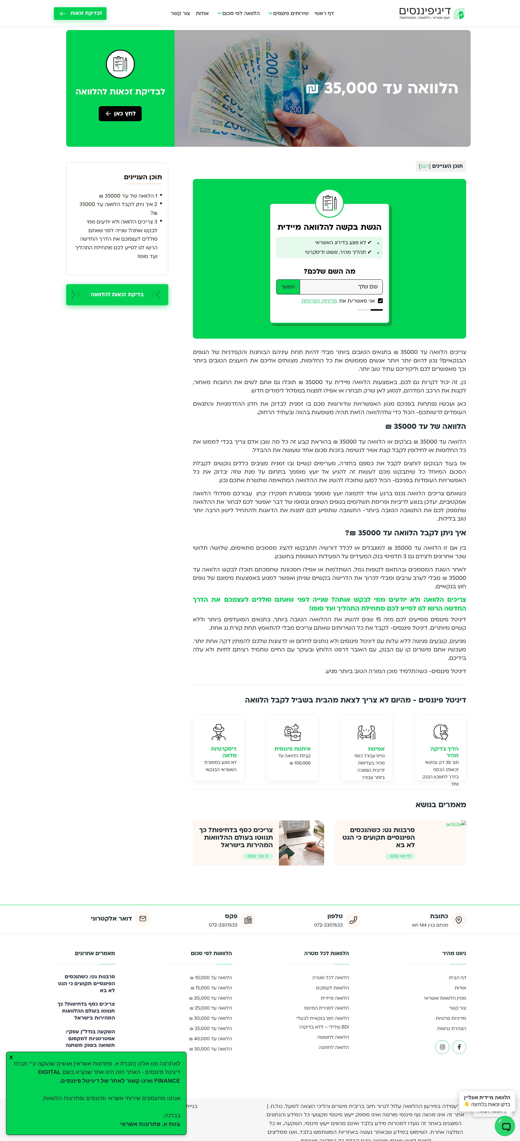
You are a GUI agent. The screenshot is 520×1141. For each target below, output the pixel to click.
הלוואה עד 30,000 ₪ (210, 1018)
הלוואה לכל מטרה (330, 978)
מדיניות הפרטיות (319, 301)
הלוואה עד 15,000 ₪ (211, 988)
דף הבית (457, 978)
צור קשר (180, 13)
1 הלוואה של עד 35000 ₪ (127, 195)
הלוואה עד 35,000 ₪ (211, 1029)
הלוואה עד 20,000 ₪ (210, 998)
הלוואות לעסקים (332, 988)
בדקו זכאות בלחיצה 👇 (487, 1101)
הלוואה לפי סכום (241, 13)
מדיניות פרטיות (451, 1018)
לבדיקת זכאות (86, 13)
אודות (202, 13)
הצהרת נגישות (451, 1029)
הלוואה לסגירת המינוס (326, 1008)
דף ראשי (324, 13)
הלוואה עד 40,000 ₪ (210, 1039)
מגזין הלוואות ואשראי (445, 998)
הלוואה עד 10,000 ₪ (211, 978)
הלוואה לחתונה (334, 1047)
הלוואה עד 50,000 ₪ (210, 1049)
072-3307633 (328, 925)
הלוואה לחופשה (333, 1037)
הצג (425, 166)
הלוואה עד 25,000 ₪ (211, 1008)
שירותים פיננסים (290, 13)
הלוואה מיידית (335, 998)
